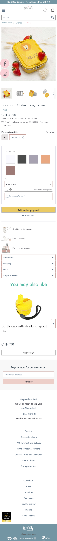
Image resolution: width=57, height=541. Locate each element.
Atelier (29, 486)
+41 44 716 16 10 (28, 413)
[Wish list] (45, 10)
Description (8, 257)
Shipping (7, 263)
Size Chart (51, 132)
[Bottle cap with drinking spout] (28, 307)
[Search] (53, 17)
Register (28, 381)
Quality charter (29, 503)
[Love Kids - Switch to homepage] (28, 7)
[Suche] (11, 10)
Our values (28, 497)
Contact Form (28, 460)
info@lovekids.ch (28, 408)
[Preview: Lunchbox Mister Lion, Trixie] (6, 93)
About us (29, 492)
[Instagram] (5, 73)
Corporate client (10, 275)
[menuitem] (4, 10)
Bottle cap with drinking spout (24, 328)
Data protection (28, 466)
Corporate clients (28, 436)
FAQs (5, 269)
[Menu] (4, 10)
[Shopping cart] (52, 11)
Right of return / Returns (28, 448)
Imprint (28, 509)
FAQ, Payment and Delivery (28, 442)
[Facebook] (5, 63)
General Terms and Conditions (28, 454)
